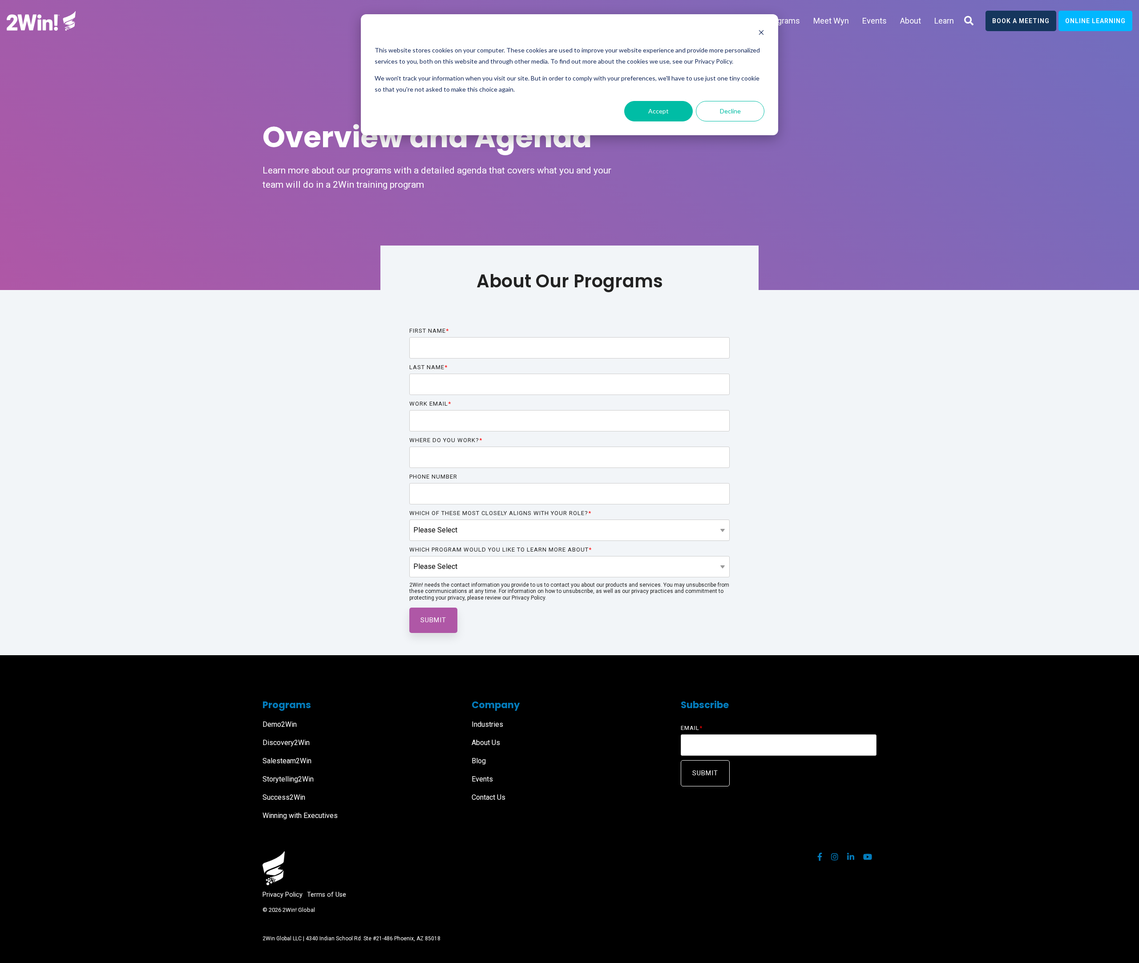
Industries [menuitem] (487, 724)
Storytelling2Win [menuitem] (288, 779)
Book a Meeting (1021, 20)
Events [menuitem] (482, 779)
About (910, 20)
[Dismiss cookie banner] (761, 33)
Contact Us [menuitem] (488, 797)
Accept (658, 111)
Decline (730, 111)
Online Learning (1095, 20)
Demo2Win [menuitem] (280, 724)
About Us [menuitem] (486, 742)
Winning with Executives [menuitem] (300, 815)
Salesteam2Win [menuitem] (287, 761)
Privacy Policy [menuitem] (283, 895)
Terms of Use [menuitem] (326, 895)
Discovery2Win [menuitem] (286, 742)
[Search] (969, 21)
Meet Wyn (831, 20)
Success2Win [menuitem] (284, 797)
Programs (782, 20)
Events (874, 20)
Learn (944, 20)
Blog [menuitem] (479, 761)
